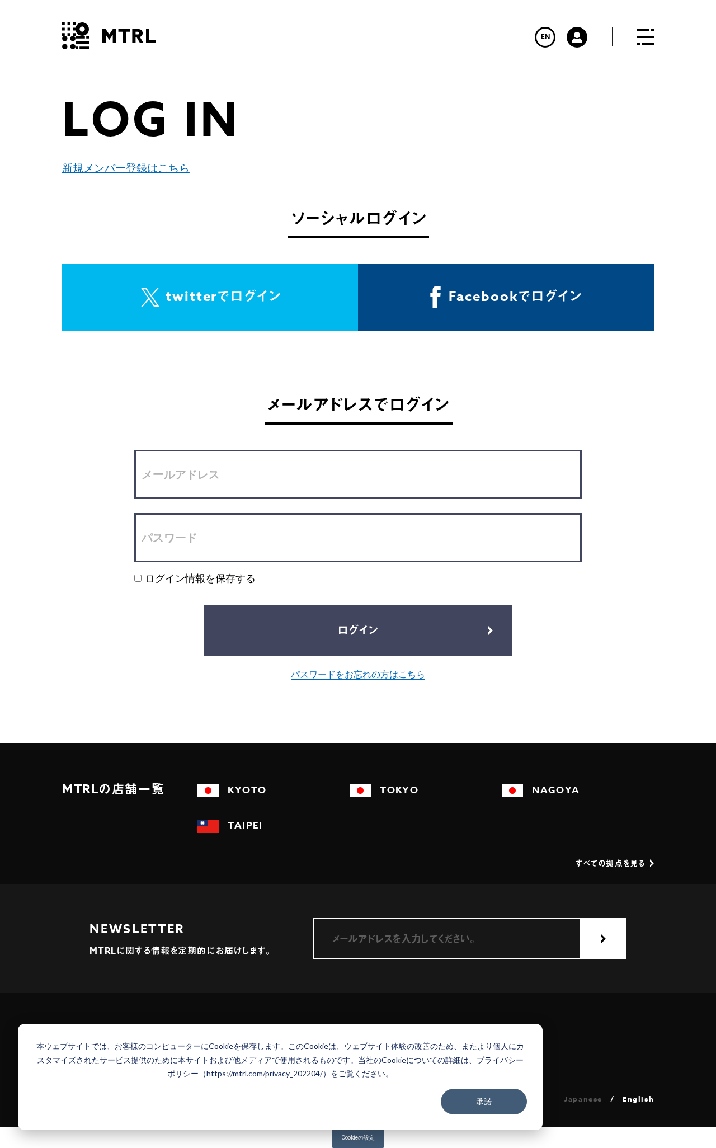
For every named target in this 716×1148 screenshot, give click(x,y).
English (638, 1099)
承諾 (484, 1101)
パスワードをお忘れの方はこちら (358, 674)
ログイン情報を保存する (200, 578)
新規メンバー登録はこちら (126, 168)
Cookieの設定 (358, 1138)
